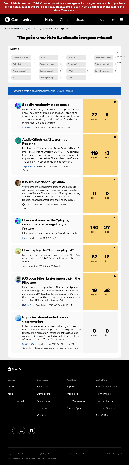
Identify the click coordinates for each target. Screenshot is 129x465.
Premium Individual (106, 386)
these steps (102, 6)
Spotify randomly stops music (45, 105)
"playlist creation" (49, 64)
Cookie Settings (55, 454)
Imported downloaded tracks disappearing (45, 319)
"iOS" (43, 57)
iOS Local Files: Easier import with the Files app (51, 280)
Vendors (41, 415)
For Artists (42, 386)
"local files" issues (104, 57)
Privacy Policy (40, 454)
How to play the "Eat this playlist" (48, 250)
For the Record (16, 401)
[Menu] (121, 19)
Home (22, 28)
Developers (43, 393)
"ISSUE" (72, 57)
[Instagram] (11, 430)
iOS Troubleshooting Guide (43, 182)
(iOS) (70, 70)
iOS (37, 28)
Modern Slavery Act (15, 458)
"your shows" (19, 70)
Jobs (10, 393)
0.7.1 (70, 77)
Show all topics (64, 90)
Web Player (72, 393)
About (11, 386)
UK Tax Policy (30, 458)
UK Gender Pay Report (47, 458)
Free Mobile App (75, 401)
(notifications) (102, 70)
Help (49, 19)
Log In (112, 19)
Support (71, 386)
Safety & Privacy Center (24, 454)
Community (21, 19)
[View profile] (18, 106)
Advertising (43, 401)
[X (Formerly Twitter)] (21, 430)
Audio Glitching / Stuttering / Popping (44, 141)
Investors (42, 408)
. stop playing (46, 77)
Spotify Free (102, 415)
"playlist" (72, 64)
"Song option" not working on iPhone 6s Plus (106, 64)
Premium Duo (103, 393)
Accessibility (81, 454)
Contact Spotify (75, 408)
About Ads (68, 454)
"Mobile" (17, 64)
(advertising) (46, 70)
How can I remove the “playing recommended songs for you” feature (46, 224)
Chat (64, 19)
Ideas (79, 19)
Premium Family (104, 401)
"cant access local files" (24, 57)
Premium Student (105, 408)
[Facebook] (31, 430)
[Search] (102, 20)
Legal (10, 454)
